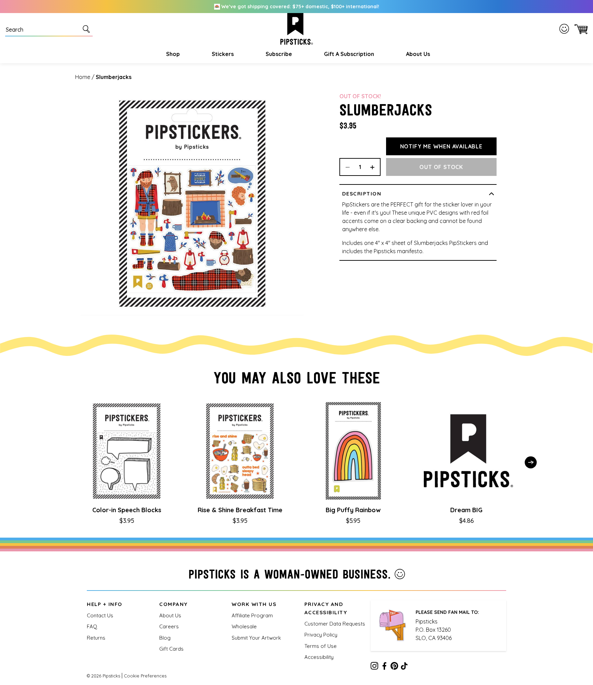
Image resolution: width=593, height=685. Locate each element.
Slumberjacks (113, 77)
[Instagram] (374, 667)
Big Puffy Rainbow (353, 510)
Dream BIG (466, 510)
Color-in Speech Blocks (126, 510)
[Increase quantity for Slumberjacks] (375, 167)
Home (82, 77)
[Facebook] (384, 667)
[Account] (565, 29)
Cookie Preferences (145, 675)
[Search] (87, 29)
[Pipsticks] (296, 29)
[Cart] (580, 29)
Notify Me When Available (441, 146)
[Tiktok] (404, 667)
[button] (172, 54)
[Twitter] (394, 667)
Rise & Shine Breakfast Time (240, 510)
